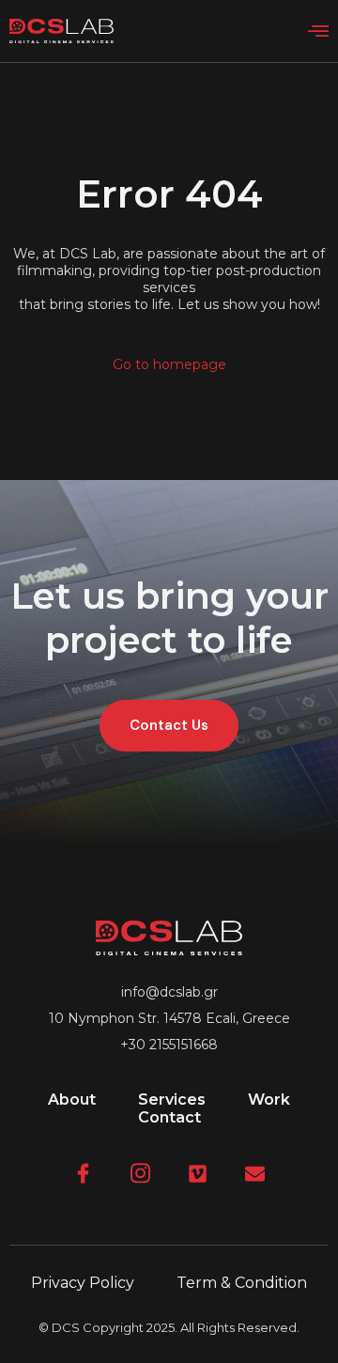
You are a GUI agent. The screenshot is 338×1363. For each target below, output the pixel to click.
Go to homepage (169, 364)
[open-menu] (318, 32)
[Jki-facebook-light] (83, 1174)
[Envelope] (255, 1174)
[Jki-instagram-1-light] (140, 1174)
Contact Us (169, 725)
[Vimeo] (197, 1174)
